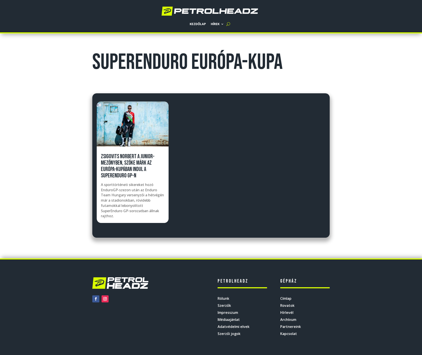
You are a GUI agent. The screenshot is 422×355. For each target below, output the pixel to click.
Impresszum (228, 312)
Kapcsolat (288, 333)
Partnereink (290, 326)
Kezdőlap (198, 24)
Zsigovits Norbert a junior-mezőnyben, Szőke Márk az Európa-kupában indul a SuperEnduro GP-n (128, 166)
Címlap (285, 298)
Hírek (215, 24)
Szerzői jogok (229, 333)
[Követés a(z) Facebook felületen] (95, 298)
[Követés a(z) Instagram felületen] (105, 298)
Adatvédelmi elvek (233, 326)
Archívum (288, 319)
